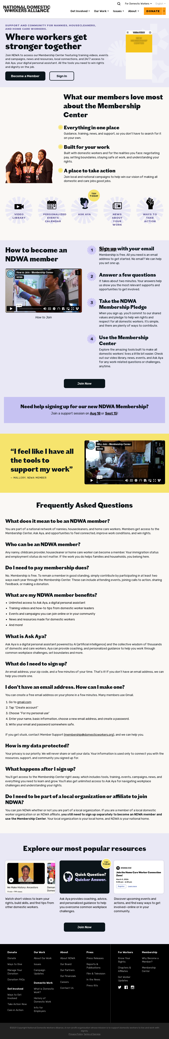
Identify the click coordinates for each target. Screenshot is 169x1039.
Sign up (108, 248)
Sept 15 (111, 413)
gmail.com (24, 702)
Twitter (119, 987)
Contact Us (67, 987)
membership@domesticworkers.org (89, 734)
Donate (153, 11)
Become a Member (25, 76)
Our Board (65, 964)
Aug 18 (95, 413)
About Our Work (42, 958)
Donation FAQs (16, 979)
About (132, 11)
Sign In (62, 76)
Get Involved (78, 11)
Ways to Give (14, 964)
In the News (93, 979)
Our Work (100, 11)
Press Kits (92, 985)
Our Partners (67, 970)
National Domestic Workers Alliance (24, 2)
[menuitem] (159, 3)
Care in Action (15, 1010)
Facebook (126, 987)
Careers (64, 982)
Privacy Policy (76, 1034)
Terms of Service (92, 1034)
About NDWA (67, 958)
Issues (117, 11)
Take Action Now (17, 1004)
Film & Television (95, 973)
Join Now (84, 383)
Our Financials (68, 976)
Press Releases (95, 958)
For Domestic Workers (137, 3)
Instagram (132, 987)
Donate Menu (164, 11)
